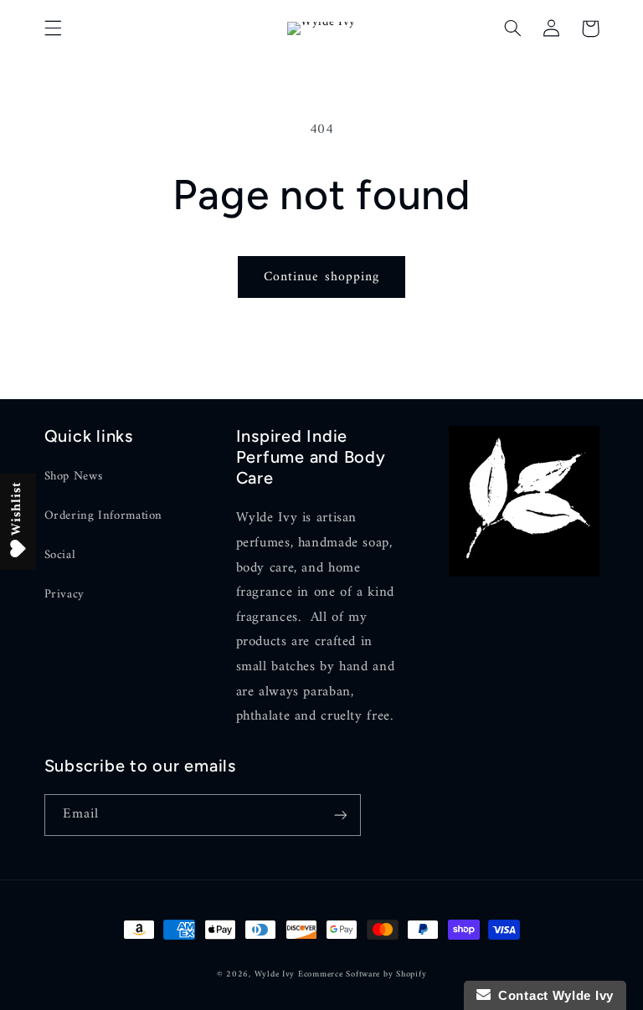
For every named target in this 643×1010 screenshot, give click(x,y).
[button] (52, 28)
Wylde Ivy (276, 974)
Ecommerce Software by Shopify (362, 974)
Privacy (64, 594)
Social (60, 555)
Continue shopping (321, 277)
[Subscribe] (340, 814)
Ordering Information (103, 515)
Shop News (73, 476)
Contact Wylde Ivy (552, 995)
